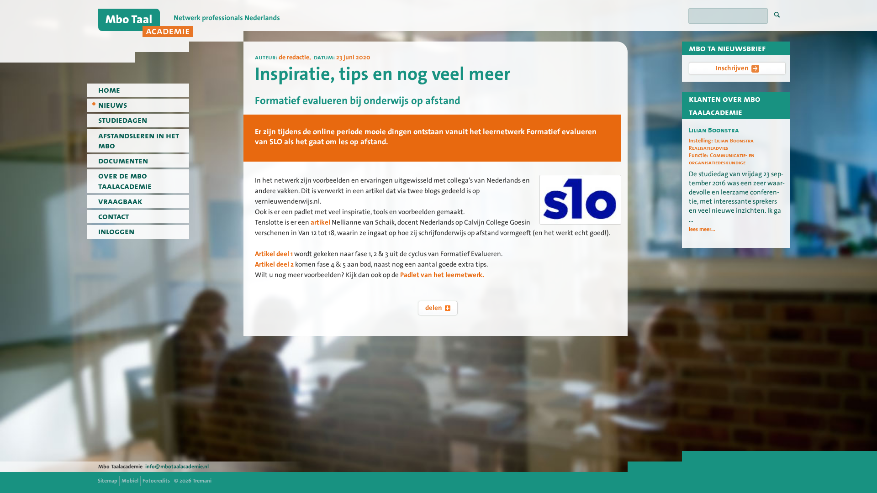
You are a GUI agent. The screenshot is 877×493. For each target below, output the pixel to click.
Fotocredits (156, 480)
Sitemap (107, 480)
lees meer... (702, 229)
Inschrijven (732, 68)
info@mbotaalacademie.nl (177, 466)
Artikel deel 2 (274, 264)
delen (433, 307)
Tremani (202, 480)
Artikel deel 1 (274, 253)
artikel (320, 222)
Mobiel (130, 480)
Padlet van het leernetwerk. (443, 274)
